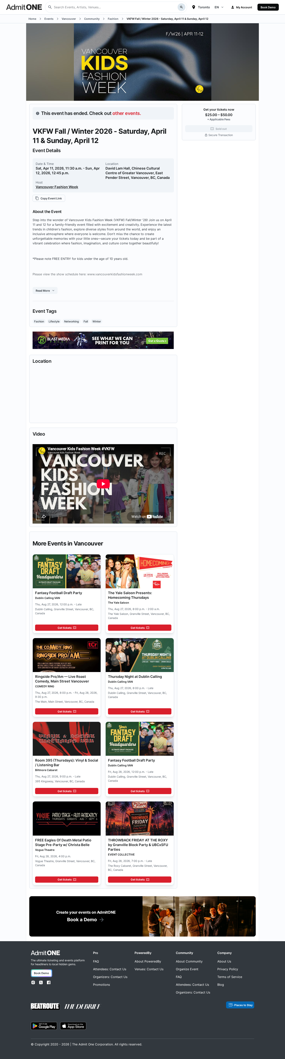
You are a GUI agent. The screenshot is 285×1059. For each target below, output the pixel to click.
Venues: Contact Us (149, 969)
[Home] (45, 952)
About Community (189, 961)
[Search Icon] (181, 7)
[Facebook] (48, 982)
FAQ (96, 961)
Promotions (101, 985)
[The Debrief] (83, 1006)
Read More (43, 290)
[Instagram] (33, 982)
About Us (224, 961)
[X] (41, 982)
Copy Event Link (51, 198)
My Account (244, 7)
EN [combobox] (217, 7)
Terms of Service (229, 977)
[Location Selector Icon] (193, 7)
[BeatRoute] (45, 1006)
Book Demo (268, 7)
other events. (126, 113)
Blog (220, 985)
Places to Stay (243, 1005)
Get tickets (65, 627)
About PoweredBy (148, 961)
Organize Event (187, 969)
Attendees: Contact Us (109, 969)
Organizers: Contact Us (110, 977)
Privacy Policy (227, 969)
